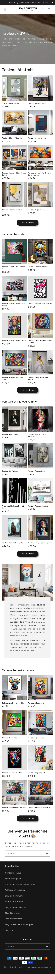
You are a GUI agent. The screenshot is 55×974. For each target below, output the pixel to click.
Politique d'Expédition (15, 890)
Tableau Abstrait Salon (37, 103)
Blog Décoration (12, 913)
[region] (27, 2)
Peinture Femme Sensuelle (12, 543)
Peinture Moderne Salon (37, 138)
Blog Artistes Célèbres (15, 907)
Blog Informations (13, 918)
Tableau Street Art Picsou (38, 267)
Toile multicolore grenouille (13, 703)
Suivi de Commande (15, 896)
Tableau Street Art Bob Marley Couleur (40, 341)
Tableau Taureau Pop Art (12, 773)
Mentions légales (13, 878)
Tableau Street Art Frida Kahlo (14, 340)
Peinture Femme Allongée (38, 506)
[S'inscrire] (47, 854)
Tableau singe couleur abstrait (14, 807)
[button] (5, 9)
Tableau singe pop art (36, 773)
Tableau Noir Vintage (10, 434)
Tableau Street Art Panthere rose (13, 268)
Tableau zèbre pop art (36, 703)
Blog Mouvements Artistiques (19, 924)
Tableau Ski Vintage (10, 471)
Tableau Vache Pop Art (11, 738)
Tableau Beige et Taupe (37, 210)
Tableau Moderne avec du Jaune (12, 211)
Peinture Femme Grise (36, 471)
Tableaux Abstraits (19, 643)
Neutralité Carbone (14, 901)
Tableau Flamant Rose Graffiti (40, 303)
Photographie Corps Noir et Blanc (13, 507)
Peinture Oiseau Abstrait (12, 138)
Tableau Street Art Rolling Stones (12, 378)
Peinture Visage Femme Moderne (37, 435)
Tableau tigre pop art (36, 738)
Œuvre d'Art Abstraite (11, 103)
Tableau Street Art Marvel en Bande (13, 305)
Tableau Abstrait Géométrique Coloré (14, 174)
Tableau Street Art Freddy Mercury (38, 378)
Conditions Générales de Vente (20, 884)
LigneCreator (15, 967)
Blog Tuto (9, 930)
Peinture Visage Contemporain (40, 543)
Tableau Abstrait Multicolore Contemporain (39, 174)
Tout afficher (27, 222)
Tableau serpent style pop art (39, 807)
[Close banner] (52, 2)
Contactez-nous (13, 873)
